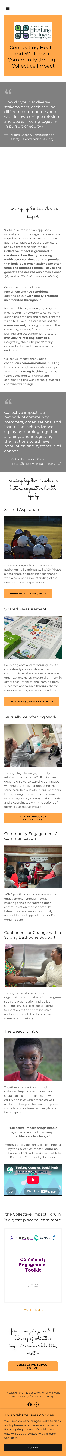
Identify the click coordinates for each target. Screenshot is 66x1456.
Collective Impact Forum (33, 1366)
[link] (33, 32)
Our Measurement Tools (31, 701)
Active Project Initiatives (32, 818)
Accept (33, 1447)
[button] (7, 8)
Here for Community (28, 593)
